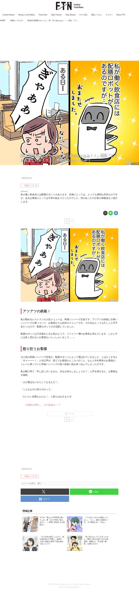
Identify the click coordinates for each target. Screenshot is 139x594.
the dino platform (72, 587)
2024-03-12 (27, 178)
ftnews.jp (135, 164)
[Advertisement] (69, 42)
